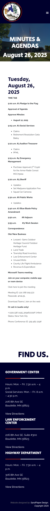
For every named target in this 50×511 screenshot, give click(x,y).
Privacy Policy (42, 499)
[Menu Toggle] (47, 12)
